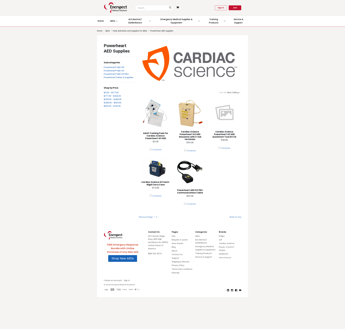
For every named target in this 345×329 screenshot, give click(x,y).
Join (235, 7)
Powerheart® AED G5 (114, 67)
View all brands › (225, 258)
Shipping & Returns (180, 261)
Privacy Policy (178, 265)
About (174, 250)
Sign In (127, 280)
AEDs (197, 236)
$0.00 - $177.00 (111, 92)
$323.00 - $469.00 (113, 99)
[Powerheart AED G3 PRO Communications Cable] (190, 172)
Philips (222, 236)
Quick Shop (155, 127)
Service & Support (203, 257)
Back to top (235, 217)
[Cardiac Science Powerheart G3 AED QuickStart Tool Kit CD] (224, 113)
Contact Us (177, 254)
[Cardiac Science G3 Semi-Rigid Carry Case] (155, 168)
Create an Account (113, 280)
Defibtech (223, 254)
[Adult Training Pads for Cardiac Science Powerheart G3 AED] (155, 114)
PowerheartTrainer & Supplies (118, 77)
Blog (174, 247)
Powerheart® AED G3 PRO (116, 74)
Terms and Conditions (182, 269)
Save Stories (177, 243)
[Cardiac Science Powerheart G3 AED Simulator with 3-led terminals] (190, 113)
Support (175, 258)
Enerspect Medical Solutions (122, 285)
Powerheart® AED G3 (114, 70)
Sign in (221, 7)
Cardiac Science (226, 243)
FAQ (173, 236)
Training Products (203, 253)
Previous (146, 217)
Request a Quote (180, 239)
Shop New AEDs (123, 258)
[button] (122, 258)
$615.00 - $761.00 (112, 106)
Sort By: (223, 92)
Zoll (220, 239)
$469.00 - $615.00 (112, 102)
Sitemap (175, 272)
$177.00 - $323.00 (112, 95)
